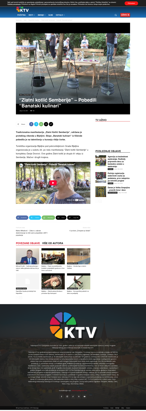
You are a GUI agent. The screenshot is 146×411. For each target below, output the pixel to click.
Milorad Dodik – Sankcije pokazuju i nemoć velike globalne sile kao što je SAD (27, 268)
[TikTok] (73, 396)
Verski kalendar (112, 192)
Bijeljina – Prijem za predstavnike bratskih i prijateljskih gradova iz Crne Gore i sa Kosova (52, 268)
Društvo (110, 169)
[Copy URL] (51, 124)
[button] (115, 15)
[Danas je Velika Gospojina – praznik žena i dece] (100, 191)
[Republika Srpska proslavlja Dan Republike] (27, 281)
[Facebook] (31, 124)
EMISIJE (117, 408)
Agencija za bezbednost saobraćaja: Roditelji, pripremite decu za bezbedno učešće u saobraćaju (118, 161)
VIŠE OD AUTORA (52, 243)
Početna (105, 408)
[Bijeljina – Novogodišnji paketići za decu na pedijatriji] (78, 281)
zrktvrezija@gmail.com (79, 390)
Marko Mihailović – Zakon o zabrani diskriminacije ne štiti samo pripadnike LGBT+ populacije (32, 233)
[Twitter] (36, 124)
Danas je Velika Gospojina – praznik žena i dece (119, 188)
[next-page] (20, 297)
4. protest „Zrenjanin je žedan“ (79, 231)
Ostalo (128, 408)
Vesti (25, 20)
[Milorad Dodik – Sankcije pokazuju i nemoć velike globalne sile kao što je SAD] (27, 256)
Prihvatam (131, 3)
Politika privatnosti (14, 4)
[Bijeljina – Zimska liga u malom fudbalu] (78, 256)
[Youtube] (84, 396)
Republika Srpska (34, 20)
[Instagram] (67, 396)
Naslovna (19, 20)
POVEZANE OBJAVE (28, 243)
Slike (122, 408)
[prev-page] (17, 297)
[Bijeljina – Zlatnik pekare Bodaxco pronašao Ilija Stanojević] (53, 281)
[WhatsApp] (41, 124)
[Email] (46, 124)
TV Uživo (101, 119)
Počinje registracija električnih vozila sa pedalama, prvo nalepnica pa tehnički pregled (118, 177)
